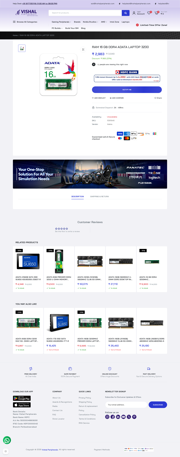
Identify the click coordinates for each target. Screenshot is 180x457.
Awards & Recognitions (62, 402)
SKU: (94, 120)
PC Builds (56, 28)
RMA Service (84, 423)
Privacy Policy (85, 398)
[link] (90, 174)
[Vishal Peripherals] (26, 13)
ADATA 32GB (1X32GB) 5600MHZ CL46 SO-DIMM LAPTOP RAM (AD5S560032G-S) (88, 278)
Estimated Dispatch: (104, 107)
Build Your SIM (72, 28)
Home (15, 35)
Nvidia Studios (90, 22)
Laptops (125, 22)
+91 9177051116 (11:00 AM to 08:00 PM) (39, 3)
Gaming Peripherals (61, 22)
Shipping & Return (99, 196)
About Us (56, 398)
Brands (77, 22)
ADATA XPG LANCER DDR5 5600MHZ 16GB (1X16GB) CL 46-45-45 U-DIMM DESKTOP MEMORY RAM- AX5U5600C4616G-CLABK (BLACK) (151, 340)
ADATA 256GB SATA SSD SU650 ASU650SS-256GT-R (28, 278)
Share (159, 98)
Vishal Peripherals (50, 450)
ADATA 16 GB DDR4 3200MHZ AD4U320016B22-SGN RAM (151, 278)
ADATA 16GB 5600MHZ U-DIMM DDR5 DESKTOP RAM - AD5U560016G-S (120, 278)
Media (54, 406)
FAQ (54, 414)
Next (167, 269)
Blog (83, 28)
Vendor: (95, 124)
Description (77, 196)
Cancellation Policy (87, 414)
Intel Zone (114, 22)
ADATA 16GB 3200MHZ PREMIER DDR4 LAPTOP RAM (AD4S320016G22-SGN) (57, 340)
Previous (13, 269)
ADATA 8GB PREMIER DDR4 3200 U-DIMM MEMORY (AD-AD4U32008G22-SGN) (59, 278)
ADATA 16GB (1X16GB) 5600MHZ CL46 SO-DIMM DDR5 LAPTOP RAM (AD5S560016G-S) (88, 340)
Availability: (97, 117)
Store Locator (58, 419)
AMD (103, 22)
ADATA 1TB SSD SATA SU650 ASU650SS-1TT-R (27, 340)
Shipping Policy (85, 402)
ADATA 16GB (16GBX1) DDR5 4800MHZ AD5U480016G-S (120, 340)
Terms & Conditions (87, 419)
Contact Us (57, 410)
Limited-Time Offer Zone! (153, 25)
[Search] (126, 13)
